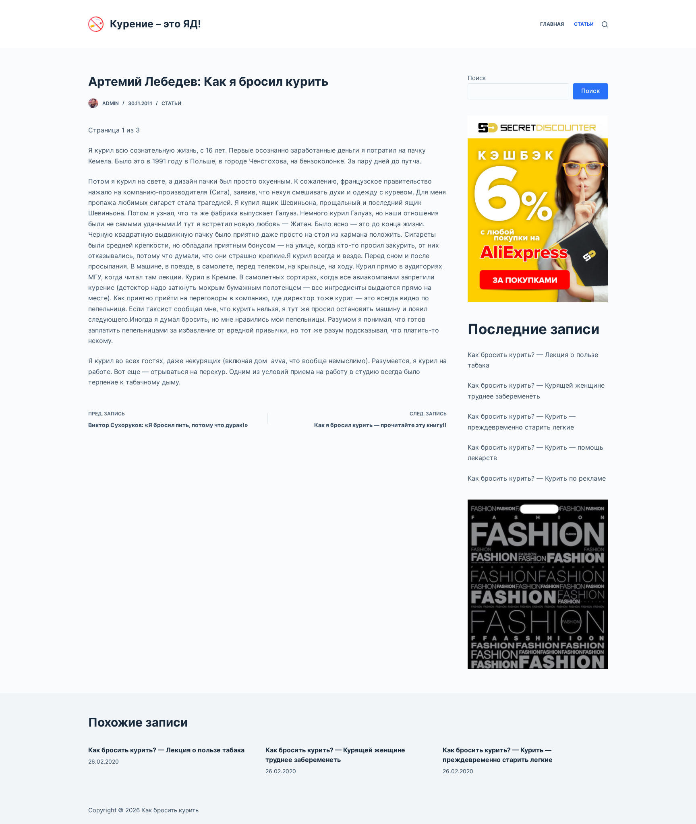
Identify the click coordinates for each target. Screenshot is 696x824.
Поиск (477, 78)
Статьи (171, 103)
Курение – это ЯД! (155, 24)
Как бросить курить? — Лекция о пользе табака (166, 750)
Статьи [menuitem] (584, 24)
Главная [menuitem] (552, 24)
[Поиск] (605, 24)
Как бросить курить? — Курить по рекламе (537, 478)
